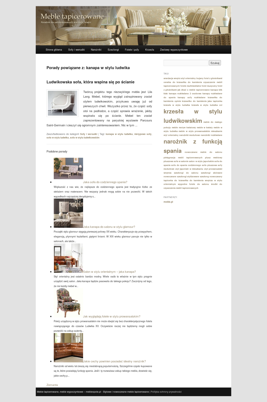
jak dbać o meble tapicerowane (193, 89)
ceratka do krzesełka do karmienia (183, 82)
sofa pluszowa (209, 165)
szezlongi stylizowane (188, 176)
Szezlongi (113, 49)
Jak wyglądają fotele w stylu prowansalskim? (111, 316)
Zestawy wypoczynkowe (174, 49)
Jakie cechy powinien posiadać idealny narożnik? (114, 361)
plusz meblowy (213, 157)
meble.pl (168, 201)
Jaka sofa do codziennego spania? (105, 182)
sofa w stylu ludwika (58, 137)
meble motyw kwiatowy (184, 127)
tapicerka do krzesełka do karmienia (183, 180)
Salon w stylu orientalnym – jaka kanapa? (109, 271)
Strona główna (54, 49)
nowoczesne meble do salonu (203, 152)
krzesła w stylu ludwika (177, 104)
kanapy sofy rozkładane (191, 97)
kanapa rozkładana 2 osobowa (185, 93)
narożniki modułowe (189, 135)
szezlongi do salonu (186, 172)
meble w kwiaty (205, 127)
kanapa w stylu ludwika (119, 134)
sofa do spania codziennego (186, 165)
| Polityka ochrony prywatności (166, 391)
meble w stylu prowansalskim (194, 131)
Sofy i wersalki (76, 49)
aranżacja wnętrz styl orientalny (180, 78)
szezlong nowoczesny (211, 176)
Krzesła (149, 49)
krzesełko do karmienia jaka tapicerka (202, 101)
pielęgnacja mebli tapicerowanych (183, 157)
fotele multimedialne (190, 85)
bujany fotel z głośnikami (209, 78)
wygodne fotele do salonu (193, 184)
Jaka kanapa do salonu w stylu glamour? (109, 227)
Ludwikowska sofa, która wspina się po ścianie (90, 82)
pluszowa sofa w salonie (176, 161)
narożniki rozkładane (211, 135)
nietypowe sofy (142, 134)
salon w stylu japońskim (201, 161)
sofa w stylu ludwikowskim (84, 137)
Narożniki (96, 49)
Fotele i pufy (132, 49)
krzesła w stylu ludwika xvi (207, 104)
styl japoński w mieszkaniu (189, 168)
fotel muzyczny (209, 85)
